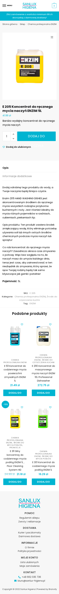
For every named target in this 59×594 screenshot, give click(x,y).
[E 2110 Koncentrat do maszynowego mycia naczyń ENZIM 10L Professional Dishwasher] (43, 336)
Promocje (15, 447)
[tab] (29, 168)
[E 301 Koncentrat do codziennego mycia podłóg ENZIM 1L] (43, 419)
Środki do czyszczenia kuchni (43, 361)
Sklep (22, 24)
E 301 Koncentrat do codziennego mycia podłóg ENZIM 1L (43, 466)
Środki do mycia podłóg (15, 443)
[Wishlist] (22, 324)
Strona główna (9, 24)
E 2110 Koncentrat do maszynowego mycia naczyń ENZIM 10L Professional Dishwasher (43, 373)
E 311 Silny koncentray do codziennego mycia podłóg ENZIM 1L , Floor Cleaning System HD (15, 460)
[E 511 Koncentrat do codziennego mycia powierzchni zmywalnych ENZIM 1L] (15, 336)
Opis (5, 168)
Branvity (53, 589)
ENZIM (33, 303)
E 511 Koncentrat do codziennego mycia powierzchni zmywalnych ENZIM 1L (15, 373)
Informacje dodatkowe (17, 176)
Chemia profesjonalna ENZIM (42, 24)
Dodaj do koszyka (36, 137)
